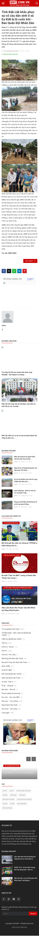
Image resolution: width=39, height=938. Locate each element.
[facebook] (4, 899)
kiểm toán (13, 795)
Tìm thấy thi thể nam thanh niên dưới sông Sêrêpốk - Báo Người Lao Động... (17, 373)
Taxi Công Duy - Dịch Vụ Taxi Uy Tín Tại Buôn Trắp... (25, 492)
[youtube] (14, 899)
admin (4, 325)
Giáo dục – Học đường (10, 701)
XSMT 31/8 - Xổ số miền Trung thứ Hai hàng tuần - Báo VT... (24, 869)
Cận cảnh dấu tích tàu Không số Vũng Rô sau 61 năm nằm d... (25, 858)
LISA (3, 581)
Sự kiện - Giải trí (7, 682)
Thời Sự (4, 643)
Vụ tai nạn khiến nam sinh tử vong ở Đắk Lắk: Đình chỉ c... (25, 480)
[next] (34, 758)
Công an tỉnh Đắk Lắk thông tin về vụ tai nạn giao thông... (25, 503)
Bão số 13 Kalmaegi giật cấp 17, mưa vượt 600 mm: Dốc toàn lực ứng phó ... (19, 773)
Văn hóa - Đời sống (8, 655)
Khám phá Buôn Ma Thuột (11, 678)
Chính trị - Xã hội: (8, 647)
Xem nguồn (29, 261)
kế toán (5, 795)
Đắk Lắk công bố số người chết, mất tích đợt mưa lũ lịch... (24, 458)
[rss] (19, 899)
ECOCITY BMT (7, 670)
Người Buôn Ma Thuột (10, 705)
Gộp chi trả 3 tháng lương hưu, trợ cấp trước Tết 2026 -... (25, 469)
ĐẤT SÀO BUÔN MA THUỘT (12, 674)
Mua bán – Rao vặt (8, 689)
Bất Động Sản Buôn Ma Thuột (12, 658)
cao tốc (5, 803)
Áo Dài (12, 803)
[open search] (36, 3)
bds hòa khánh (21, 803)
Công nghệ (5, 713)
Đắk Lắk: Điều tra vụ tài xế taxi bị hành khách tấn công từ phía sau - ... (19, 437)
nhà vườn (22, 795)
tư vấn (4, 791)
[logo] (19, 3)
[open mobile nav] (3, 3)
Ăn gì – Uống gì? (8, 686)
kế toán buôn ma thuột (23, 791)
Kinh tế (4, 651)
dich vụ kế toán (7, 808)
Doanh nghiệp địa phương (11, 693)
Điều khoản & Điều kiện (19, 927)
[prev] (28, 758)
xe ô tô (12, 791)
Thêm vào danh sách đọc (10, 54)
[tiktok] (9, 899)
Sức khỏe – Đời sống (9, 709)
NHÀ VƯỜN (6, 666)
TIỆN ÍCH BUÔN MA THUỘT (12, 639)
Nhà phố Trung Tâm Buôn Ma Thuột (14, 662)
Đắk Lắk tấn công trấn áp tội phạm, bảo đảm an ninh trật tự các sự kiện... (19, 405)
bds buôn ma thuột (8, 799)
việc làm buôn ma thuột (24, 799)
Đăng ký (33, 913)
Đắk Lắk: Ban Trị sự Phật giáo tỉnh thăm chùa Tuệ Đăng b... (25, 879)
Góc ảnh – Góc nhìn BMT (11, 697)
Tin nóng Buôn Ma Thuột (10, 51)
